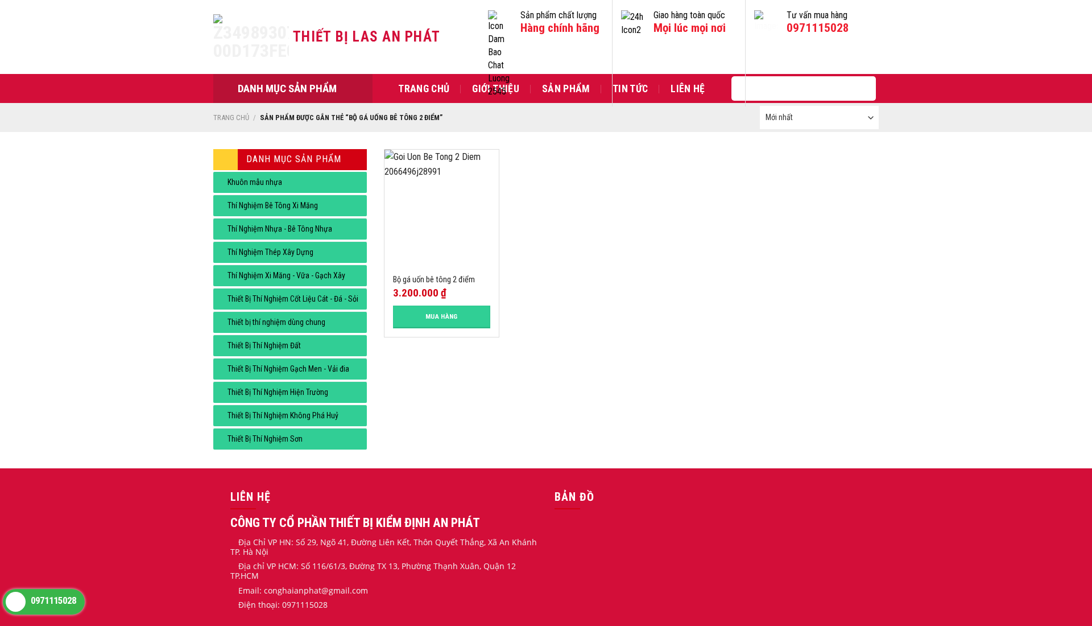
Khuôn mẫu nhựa (255, 182)
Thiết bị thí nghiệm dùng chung (276, 322)
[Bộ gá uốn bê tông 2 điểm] (441, 207)
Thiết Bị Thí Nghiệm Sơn (265, 438)
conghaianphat (292, 590)
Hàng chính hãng (559, 28)
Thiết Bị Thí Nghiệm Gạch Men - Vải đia (288, 368)
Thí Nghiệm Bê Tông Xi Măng (273, 205)
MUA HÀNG (441, 316)
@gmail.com (344, 590)
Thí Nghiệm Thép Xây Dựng (270, 252)
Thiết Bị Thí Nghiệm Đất (264, 345)
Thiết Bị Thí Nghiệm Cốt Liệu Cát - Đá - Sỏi (293, 298)
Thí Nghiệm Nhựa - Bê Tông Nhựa (280, 228)
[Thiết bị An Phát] (253, 37)
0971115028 (818, 28)
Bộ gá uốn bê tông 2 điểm (434, 280)
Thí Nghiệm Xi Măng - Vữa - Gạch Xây (286, 275)
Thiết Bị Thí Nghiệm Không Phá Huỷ (283, 415)
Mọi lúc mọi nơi (689, 28)
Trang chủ (423, 88)
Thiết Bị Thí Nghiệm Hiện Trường (278, 392)
